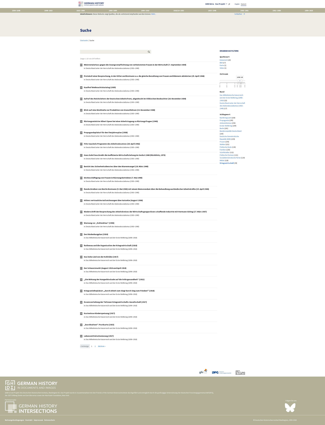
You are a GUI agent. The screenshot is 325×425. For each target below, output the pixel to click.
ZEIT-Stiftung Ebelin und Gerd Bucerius (22, 395)
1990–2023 (309, 10)
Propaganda (224, 120)
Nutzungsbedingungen (14, 420)
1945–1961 (244, 10)
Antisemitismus (226, 123)
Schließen (239, 14)
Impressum (38, 420)
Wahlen (223, 144)
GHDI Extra (209, 4)
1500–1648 (16, 10)
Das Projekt (220, 4)
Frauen (222, 142)
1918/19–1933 (178, 10)
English (237, 4)
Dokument (224, 60)
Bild (221, 63)
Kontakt (28, 420)
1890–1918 (145, 10)
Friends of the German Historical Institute (111, 393)
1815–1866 (81, 10)
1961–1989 (277, 10)
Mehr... (153, 14)
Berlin (222, 128)
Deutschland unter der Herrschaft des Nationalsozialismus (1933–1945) (112, 68)
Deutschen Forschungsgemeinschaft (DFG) (197, 393)
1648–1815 (48, 10)
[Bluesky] (290, 407)
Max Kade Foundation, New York (57, 395)
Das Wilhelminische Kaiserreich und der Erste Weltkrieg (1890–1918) (111, 238)
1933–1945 (212, 10)
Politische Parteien (227, 155)
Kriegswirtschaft (227, 163)
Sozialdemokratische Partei (230, 158)
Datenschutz (49, 420)
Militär (222, 160)
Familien (223, 150)
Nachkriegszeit (226, 118)
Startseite (84, 40)
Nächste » (101, 346)
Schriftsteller (225, 152)
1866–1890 (113, 10)
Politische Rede (226, 147)
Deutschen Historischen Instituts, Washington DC (41, 393)
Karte (222, 65)
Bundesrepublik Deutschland (230, 131)
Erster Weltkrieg (226, 126)
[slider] (238, 81)
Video (222, 68)
